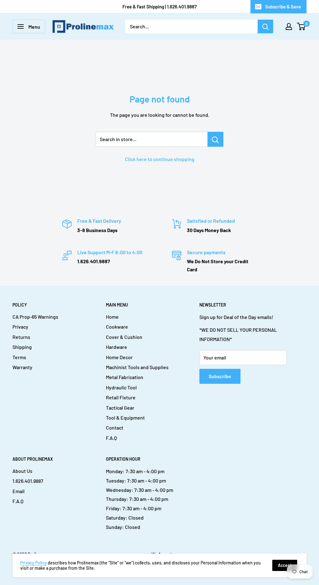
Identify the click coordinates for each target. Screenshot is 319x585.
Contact (114, 427)
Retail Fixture (121, 397)
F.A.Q (111, 438)
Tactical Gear (120, 408)
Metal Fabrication (124, 377)
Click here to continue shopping (159, 159)
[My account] (289, 26)
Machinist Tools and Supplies (137, 367)
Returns (21, 337)
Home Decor (119, 357)
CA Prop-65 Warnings (35, 317)
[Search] (265, 26)
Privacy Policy (33, 562)
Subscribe (220, 376)
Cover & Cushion (124, 337)
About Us (22, 471)
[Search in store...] (215, 139)
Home (112, 317)
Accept (285, 565)
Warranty (22, 367)
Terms (19, 357)
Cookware (117, 327)
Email (18, 491)
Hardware (116, 347)
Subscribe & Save (283, 6)
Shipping (22, 347)
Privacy (20, 327)
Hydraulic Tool (121, 387)
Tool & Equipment (125, 418)
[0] (301, 26)
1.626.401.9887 (27, 481)
